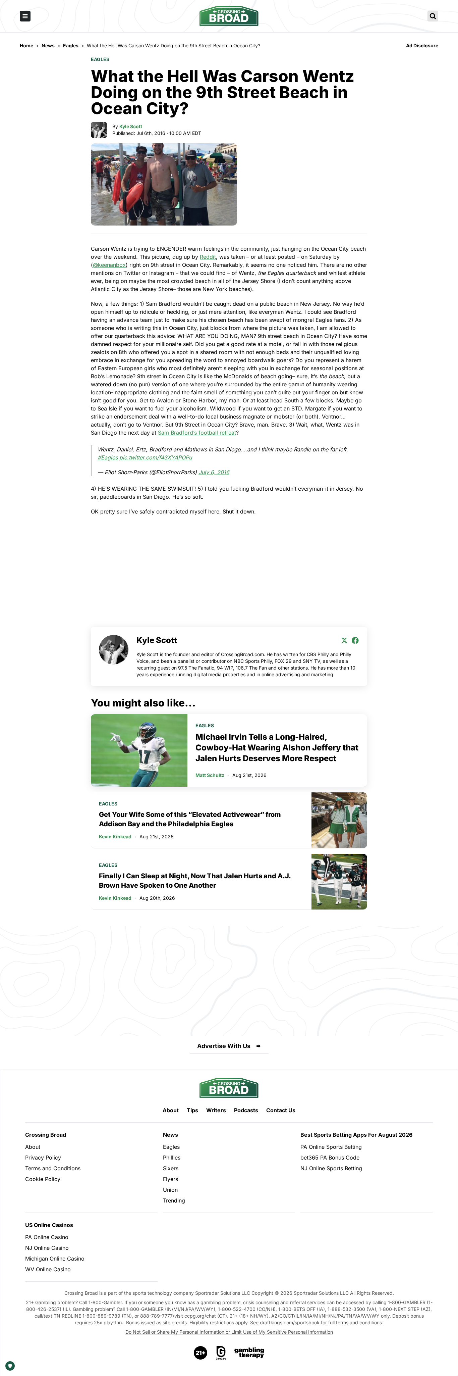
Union (170, 1189)
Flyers (170, 1179)
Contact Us (280, 1110)
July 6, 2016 (213, 472)
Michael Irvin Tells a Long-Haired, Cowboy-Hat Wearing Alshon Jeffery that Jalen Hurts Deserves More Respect (276, 747)
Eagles (100, 59)
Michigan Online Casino (54, 1258)
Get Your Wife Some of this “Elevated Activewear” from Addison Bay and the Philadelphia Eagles (190, 819)
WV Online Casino (48, 1269)
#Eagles (108, 457)
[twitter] (344, 640)
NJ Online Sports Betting (331, 1168)
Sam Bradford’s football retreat (197, 432)
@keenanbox (109, 264)
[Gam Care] (221, 1353)
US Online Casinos (49, 1225)
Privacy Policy (43, 1157)
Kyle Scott (130, 126)
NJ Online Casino (47, 1247)
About (171, 1110)
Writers (216, 1110)
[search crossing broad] (432, 16)
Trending (174, 1200)
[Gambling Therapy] (249, 1353)
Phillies (171, 1157)
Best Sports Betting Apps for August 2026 (356, 1134)
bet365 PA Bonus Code (329, 1157)
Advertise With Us (223, 1045)
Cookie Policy (42, 1179)
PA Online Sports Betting (331, 1146)
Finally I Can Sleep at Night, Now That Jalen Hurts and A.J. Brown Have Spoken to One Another (195, 880)
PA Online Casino (46, 1237)
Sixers (170, 1168)
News (170, 1134)
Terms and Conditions (52, 1168)
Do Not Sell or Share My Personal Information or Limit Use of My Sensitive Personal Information (229, 1332)
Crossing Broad (45, 1134)
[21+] (201, 1353)
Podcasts (246, 1110)
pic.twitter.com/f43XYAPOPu (155, 457)
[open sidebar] (25, 16)
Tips (192, 1110)
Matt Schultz (209, 775)
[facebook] (355, 640)
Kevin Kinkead (115, 836)
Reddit (208, 256)
